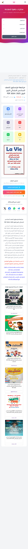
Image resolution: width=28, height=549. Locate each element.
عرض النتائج (14, 36)
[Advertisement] (14, 58)
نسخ (16, 100)
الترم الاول (21, 78)
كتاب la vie (19, 97)
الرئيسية (24, 75)
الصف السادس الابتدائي (14, 75)
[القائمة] (25, 2)
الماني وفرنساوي (13, 78)
